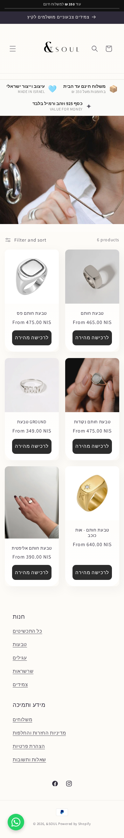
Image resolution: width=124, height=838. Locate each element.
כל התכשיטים (27, 631)
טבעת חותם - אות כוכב (92, 533)
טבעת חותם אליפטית (32, 548)
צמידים (20, 684)
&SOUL (52, 823)
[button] (13, 49)
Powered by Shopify (74, 823)
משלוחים (22, 719)
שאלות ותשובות (29, 760)
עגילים (20, 658)
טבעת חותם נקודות (92, 422)
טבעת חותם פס (32, 313)
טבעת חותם (92, 313)
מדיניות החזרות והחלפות (39, 733)
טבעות (20, 644)
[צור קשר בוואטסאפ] (16, 822)
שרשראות (23, 671)
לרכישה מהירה (32, 337)
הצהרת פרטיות (29, 746)
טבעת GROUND (31, 422)
